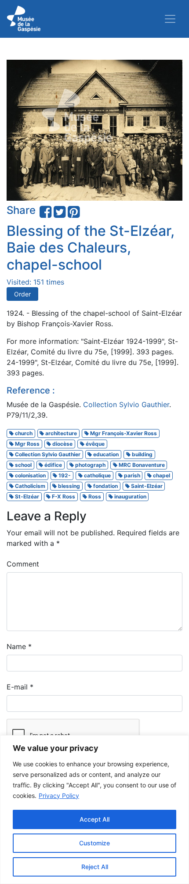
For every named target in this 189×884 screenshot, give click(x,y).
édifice (52, 465)
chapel (161, 475)
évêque (94, 443)
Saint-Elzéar (146, 486)
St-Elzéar (26, 496)
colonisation (30, 475)
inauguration (129, 496)
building (142, 454)
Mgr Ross (27, 443)
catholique (97, 475)
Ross (94, 496)
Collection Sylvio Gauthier (126, 404)
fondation (105, 486)
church (23, 433)
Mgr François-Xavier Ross (123, 433)
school (23, 465)
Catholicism (29, 486)
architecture (60, 433)
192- (64, 475)
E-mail (20, 686)
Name (19, 646)
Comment (23, 563)
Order (22, 294)
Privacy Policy (59, 795)
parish (131, 475)
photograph (89, 465)
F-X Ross (63, 496)
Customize (94, 843)
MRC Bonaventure (141, 465)
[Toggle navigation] (170, 19)
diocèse (62, 443)
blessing (68, 486)
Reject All (94, 866)
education (105, 454)
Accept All (94, 819)
